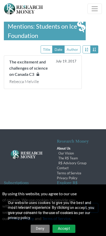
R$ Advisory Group (72, 163)
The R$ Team (68, 158)
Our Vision (66, 153)
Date (58, 49)
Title (46, 49)
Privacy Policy (67, 178)
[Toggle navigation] (94, 9)
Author (72, 49)
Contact (63, 168)
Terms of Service (69, 173)
